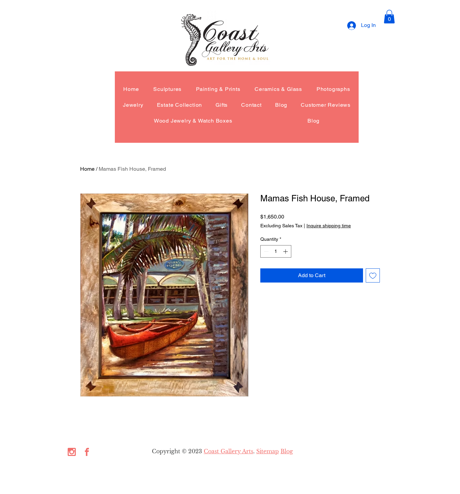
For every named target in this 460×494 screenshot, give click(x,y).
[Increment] (286, 251)
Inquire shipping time (328, 225)
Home (87, 169)
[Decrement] (265, 251)
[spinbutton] (276, 251)
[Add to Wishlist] (373, 275)
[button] (389, 17)
